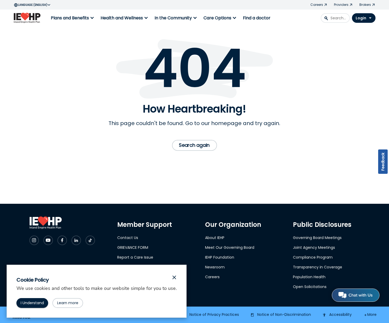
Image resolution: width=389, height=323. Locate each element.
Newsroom (215, 267)
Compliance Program (313, 257)
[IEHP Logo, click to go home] (28, 18)
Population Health (309, 277)
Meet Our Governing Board (229, 247)
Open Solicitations (310, 286)
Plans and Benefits (73, 18)
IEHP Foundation (219, 257)
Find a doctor (256, 18)
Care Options (220, 18)
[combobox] (335, 18)
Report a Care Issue (135, 257)
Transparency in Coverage (317, 267)
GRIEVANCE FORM (132, 247)
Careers (212, 277)
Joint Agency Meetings (314, 247)
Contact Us (127, 237)
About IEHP (214, 237)
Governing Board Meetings (317, 237)
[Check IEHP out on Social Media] (34, 240)
